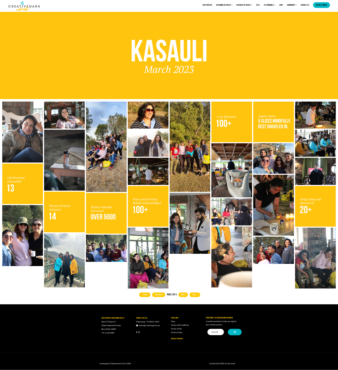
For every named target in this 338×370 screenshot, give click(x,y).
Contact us (305, 5)
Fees (258, 5)
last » (195, 294)
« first (145, 294)
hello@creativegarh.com (149, 325)
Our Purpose (207, 5)
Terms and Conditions (180, 325)
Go (235, 332)
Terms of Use (176, 328)
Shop (281, 5)
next (183, 294)
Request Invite (321, 5)
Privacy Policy (177, 332)
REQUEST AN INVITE (177, 339)
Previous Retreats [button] (243, 5)
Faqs (173, 321)
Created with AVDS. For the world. (222, 363)
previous (159, 294)
